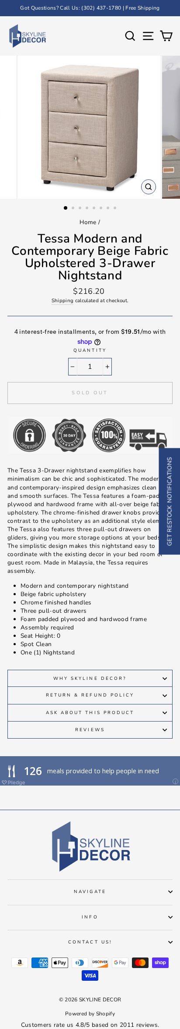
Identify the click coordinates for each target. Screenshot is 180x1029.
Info (90, 917)
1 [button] (66, 208)
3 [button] (81, 209)
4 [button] (88, 209)
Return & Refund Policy (90, 695)
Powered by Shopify (90, 1013)
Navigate (90, 892)
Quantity (89, 350)
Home (88, 222)
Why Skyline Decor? (90, 678)
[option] (90, 8)
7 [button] (109, 209)
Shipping (63, 300)
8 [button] (116, 209)
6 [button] (102, 209)
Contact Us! (90, 942)
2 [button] (74, 209)
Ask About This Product (90, 713)
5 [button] (95, 209)
